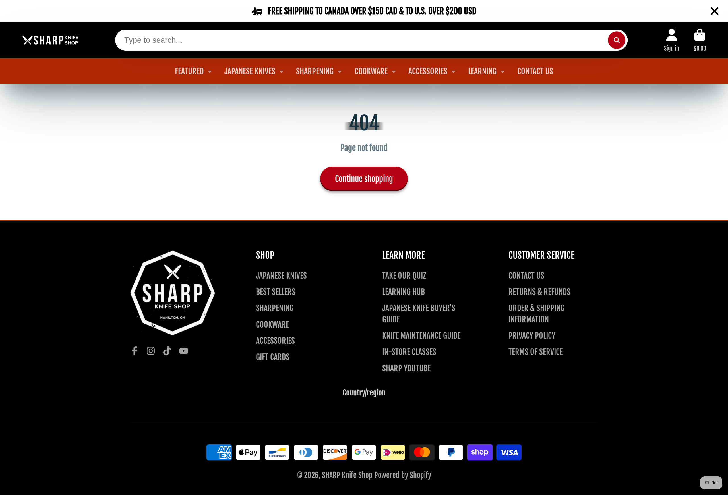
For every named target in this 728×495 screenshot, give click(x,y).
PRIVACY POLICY (531, 336)
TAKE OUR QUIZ (404, 276)
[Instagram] (150, 350)
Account (671, 40)
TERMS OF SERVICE (535, 352)
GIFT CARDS (272, 357)
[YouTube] (183, 350)
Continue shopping (364, 178)
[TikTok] (167, 350)
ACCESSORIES (427, 71)
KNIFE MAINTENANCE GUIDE (421, 336)
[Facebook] (134, 350)
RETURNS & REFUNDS (539, 292)
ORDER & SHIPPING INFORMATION (536, 313)
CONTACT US (535, 71)
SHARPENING (315, 71)
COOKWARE (371, 71)
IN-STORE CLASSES (409, 352)
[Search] (616, 40)
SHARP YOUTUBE (406, 368)
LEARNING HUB (403, 292)
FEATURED (189, 71)
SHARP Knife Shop (347, 475)
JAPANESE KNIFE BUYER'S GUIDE (418, 313)
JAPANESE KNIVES (249, 71)
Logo (50, 40)
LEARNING (482, 71)
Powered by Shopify (402, 475)
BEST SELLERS (275, 292)
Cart (700, 40)
